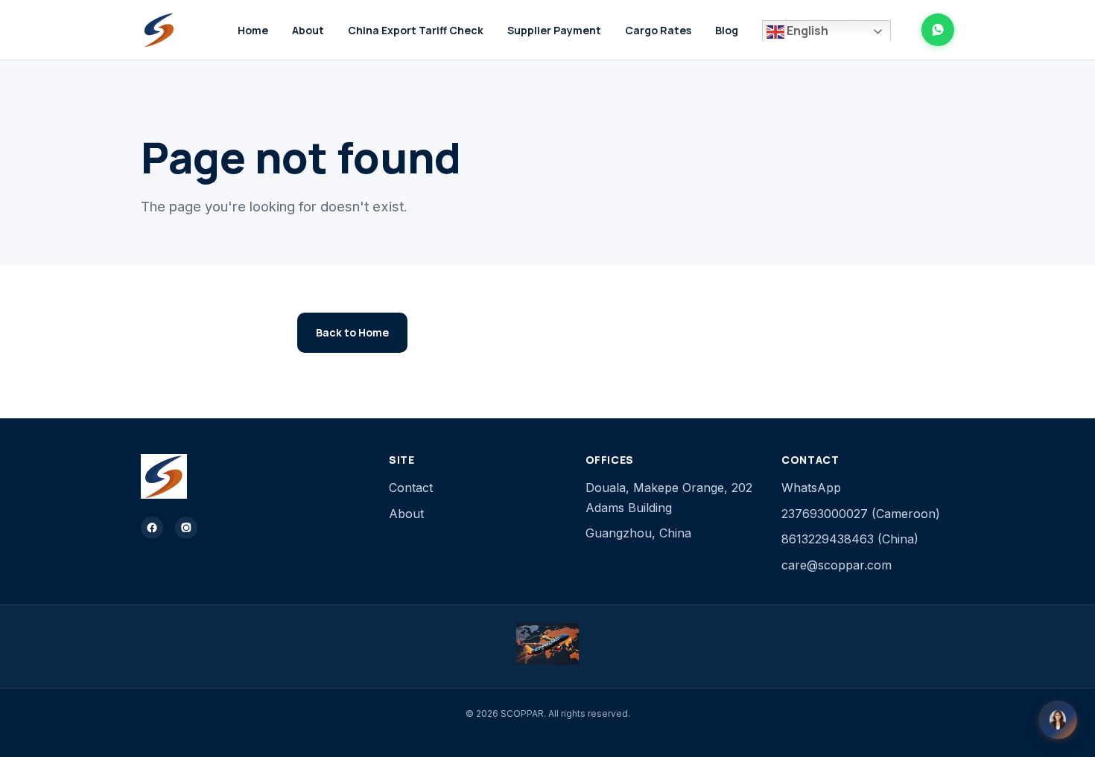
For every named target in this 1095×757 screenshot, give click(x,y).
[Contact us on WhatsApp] (937, 29)
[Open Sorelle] (1057, 719)
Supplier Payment (554, 30)
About (308, 30)
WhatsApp (811, 487)
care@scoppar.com (836, 565)
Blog (726, 30)
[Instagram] (186, 528)
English (806, 30)
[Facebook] (152, 528)
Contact (411, 487)
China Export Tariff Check (415, 30)
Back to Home (352, 332)
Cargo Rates (658, 30)
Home (253, 30)
